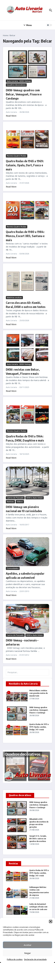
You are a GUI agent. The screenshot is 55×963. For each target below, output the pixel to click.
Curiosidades (13, 568)
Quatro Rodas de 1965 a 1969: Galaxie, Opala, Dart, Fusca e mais (25, 165)
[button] (50, 921)
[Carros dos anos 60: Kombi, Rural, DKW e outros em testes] (27, 280)
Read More (11, 115)
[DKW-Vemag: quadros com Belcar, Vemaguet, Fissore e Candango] (27, 64)
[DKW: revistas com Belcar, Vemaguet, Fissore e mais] (27, 347)
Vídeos (20, 501)
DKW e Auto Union (34, 497)
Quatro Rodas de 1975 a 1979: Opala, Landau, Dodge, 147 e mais (39, 727)
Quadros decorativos (16, 85)
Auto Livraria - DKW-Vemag (19, 81)
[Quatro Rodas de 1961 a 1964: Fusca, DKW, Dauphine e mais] (27, 414)
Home (5, 35)
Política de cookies (15, 959)
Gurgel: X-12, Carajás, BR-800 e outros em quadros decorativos (37, 838)
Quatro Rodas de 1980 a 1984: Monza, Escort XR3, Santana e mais (25, 236)
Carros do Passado (15, 497)
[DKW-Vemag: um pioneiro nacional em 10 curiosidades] (27, 481)
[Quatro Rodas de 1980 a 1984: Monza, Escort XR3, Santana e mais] (27, 210)
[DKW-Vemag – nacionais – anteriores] (27, 618)
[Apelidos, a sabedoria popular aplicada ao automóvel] (27, 551)
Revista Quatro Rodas (16, 155)
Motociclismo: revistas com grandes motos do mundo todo (38, 693)
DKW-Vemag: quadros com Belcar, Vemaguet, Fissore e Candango (24, 94)
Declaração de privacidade (35, 959)
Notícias (10, 501)
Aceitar (27, 944)
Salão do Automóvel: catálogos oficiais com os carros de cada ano (38, 906)
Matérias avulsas (14, 297)
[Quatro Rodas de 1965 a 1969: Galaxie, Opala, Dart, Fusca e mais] (27, 139)
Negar (27, 953)
